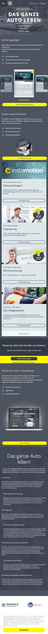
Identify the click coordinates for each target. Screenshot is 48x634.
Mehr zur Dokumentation (24, 104)
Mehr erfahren (24, 443)
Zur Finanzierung (24, 242)
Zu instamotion (24, 200)
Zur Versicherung (24, 282)
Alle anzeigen (24, 333)
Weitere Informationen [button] (10, 625)
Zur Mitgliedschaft (24, 325)
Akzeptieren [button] (24, 630)
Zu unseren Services (24, 158)
